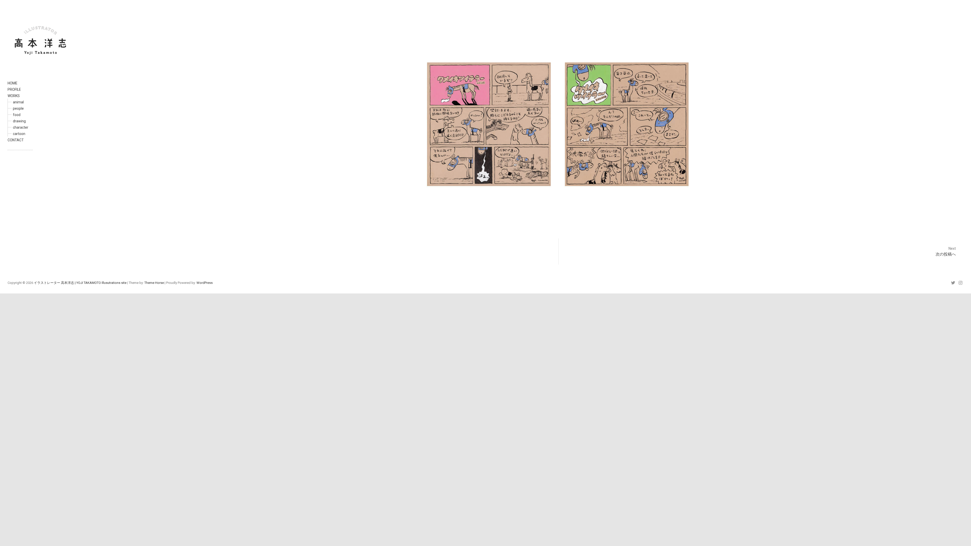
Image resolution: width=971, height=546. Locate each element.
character (20, 127)
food (16, 115)
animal (18, 102)
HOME (12, 83)
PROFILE (14, 89)
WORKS (14, 96)
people (18, 108)
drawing (19, 121)
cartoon (19, 134)
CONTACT (16, 140)
